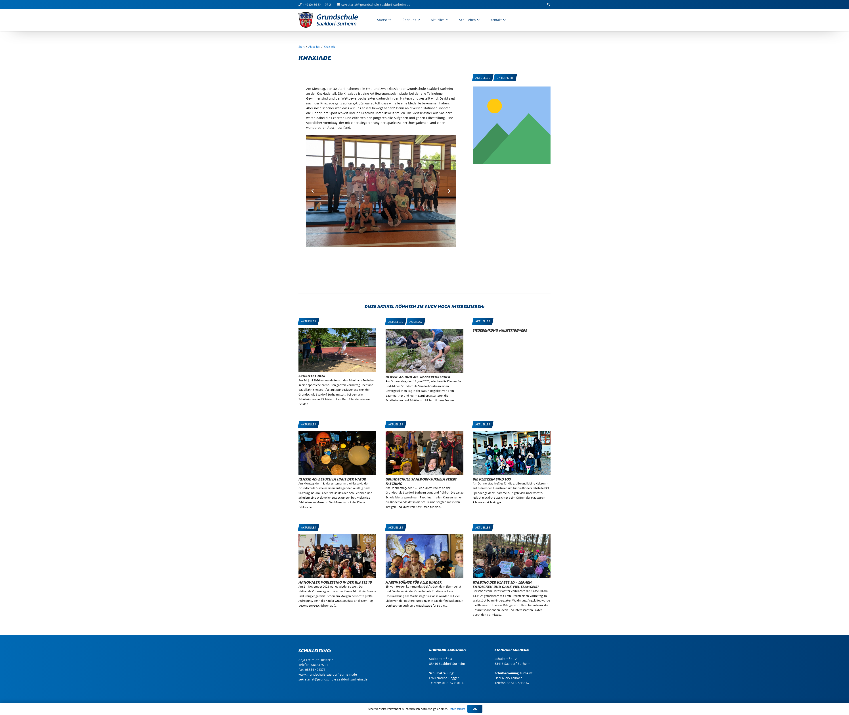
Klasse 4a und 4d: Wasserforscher (418, 376)
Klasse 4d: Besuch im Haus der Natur (332, 479)
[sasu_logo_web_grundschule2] (332, 20)
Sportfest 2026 (311, 375)
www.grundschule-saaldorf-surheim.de (327, 674)
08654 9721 (319, 665)
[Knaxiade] (512, 89)
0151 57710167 (518, 683)
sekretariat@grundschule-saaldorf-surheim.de (332, 679)
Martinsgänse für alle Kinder (414, 582)
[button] (418, 19)
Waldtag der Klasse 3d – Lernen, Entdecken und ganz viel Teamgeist (506, 584)
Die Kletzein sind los (492, 479)
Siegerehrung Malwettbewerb (500, 330)
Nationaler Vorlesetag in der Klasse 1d (335, 582)
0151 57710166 (453, 683)
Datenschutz (457, 709)
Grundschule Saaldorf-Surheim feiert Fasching (421, 481)
